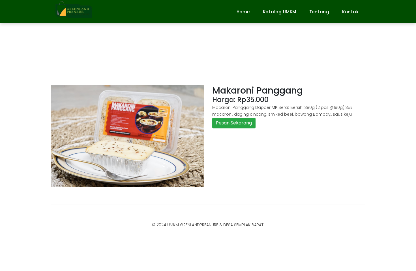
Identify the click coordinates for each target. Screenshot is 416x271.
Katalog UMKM (279, 12)
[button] (62, 136)
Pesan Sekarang (234, 123)
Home (243, 12)
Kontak (350, 12)
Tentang (319, 12)
